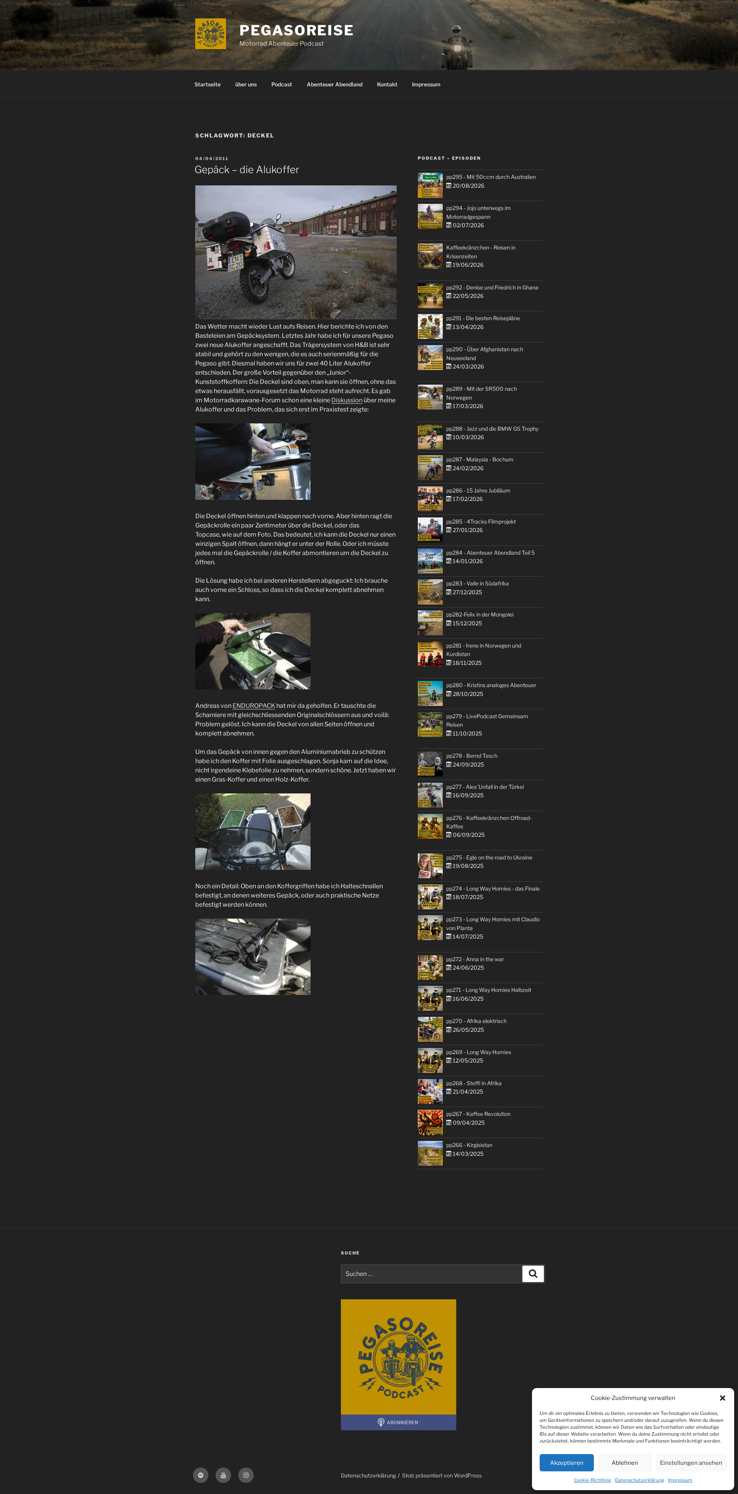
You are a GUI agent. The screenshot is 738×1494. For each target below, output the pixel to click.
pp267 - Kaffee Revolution (478, 1114)
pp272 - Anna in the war (475, 959)
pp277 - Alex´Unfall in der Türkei (485, 786)
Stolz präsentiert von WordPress (442, 1475)
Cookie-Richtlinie (592, 1480)
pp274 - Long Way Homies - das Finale (493, 888)
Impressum (680, 1480)
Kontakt (387, 84)
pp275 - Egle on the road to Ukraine (489, 857)
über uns (246, 84)
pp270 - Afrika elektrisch (476, 1021)
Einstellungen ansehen (691, 1462)
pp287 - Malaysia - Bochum (480, 459)
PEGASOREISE (296, 30)
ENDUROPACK (254, 705)
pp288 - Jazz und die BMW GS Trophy (492, 428)
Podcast (281, 84)
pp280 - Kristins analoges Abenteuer (491, 685)
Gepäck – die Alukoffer (246, 169)
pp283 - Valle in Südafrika (477, 583)
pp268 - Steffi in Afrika (474, 1083)
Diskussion (346, 400)
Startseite (207, 84)
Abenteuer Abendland (334, 84)
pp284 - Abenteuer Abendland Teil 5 (490, 552)
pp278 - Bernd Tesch (471, 755)
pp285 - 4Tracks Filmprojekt (481, 521)
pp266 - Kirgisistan (469, 1145)
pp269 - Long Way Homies (478, 1052)
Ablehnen (625, 1462)
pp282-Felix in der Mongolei (480, 614)
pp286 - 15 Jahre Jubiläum (478, 490)
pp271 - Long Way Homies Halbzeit (488, 990)
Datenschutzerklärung (639, 1480)
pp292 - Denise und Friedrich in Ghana (492, 287)
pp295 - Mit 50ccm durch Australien (491, 177)
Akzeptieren (566, 1462)
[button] (722, 1398)
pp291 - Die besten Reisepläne (483, 318)
